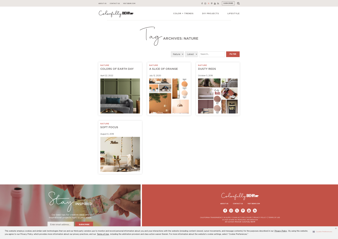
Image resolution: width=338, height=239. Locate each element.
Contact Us (115, 3)
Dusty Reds (207, 69)
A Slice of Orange (163, 69)
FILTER (233, 54)
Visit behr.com (129, 3)
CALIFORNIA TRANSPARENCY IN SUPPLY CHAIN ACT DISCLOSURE (226, 217)
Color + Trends (183, 14)
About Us (102, 3)
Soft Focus (109, 127)
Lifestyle (233, 14)
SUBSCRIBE (228, 3)
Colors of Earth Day (117, 69)
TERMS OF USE (274, 217)
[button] (322, 231)
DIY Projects (210, 14)
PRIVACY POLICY (260, 217)
